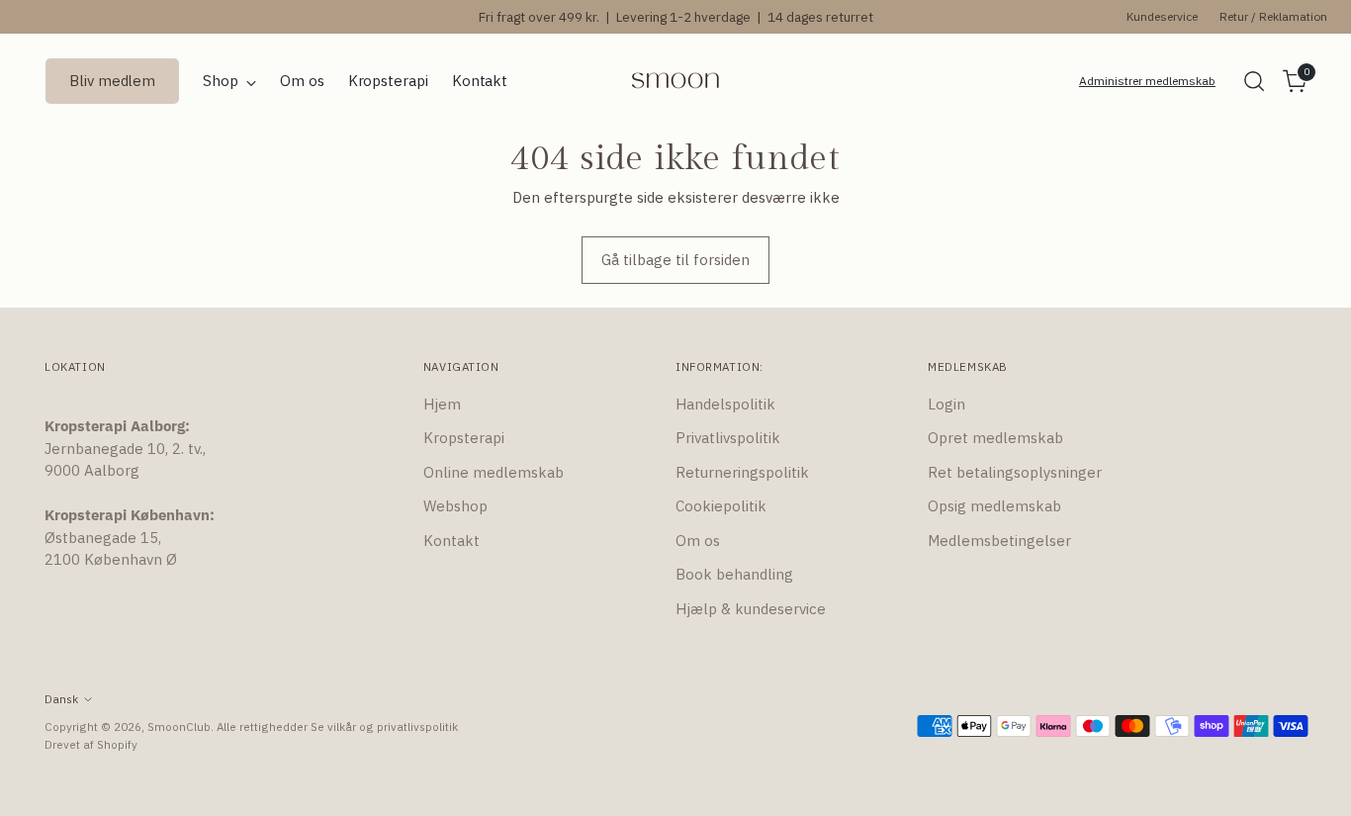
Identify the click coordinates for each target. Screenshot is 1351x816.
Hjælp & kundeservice (751, 608)
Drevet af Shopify (91, 744)
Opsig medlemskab (994, 506)
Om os (698, 540)
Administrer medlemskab (1147, 80)
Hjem (442, 404)
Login (946, 404)
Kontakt (451, 540)
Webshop (455, 506)
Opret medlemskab (995, 437)
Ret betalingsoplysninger (1015, 472)
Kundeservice (1162, 16)
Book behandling (734, 574)
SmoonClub (179, 726)
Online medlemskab (493, 472)
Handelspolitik (725, 404)
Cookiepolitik (721, 506)
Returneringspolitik (742, 472)
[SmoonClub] (675, 81)
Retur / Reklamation (1273, 16)
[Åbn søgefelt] (1254, 81)
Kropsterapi (463, 437)
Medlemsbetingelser (999, 540)
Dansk (61, 698)
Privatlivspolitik (728, 437)
